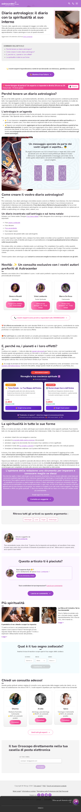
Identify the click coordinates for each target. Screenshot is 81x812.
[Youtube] (46, 795)
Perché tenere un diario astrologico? (19, 49)
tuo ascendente (11, 228)
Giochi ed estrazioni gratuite (56, 786)
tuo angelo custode (26, 446)
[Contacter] (73, 3)
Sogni (43, 519)
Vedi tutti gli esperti (39, 732)
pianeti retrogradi (38, 351)
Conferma (38, 666)
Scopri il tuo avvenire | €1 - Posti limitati (66, 306)
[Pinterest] (49, 795)
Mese (37, 657)
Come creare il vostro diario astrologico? (20, 52)
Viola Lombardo (27, 36)
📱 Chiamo (73, 86)
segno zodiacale (14, 222)
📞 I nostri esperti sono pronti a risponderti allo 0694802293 (39, 318)
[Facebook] (38, 795)
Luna (36, 519)
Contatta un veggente (39, 499)
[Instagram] (42, 795)
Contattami (15, 722)
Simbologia (53, 519)
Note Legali (17, 791)
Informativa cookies (29, 791)
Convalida (40, 767)
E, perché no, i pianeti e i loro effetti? (19, 54)
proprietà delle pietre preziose (24, 440)
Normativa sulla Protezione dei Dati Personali (52, 791)
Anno (50, 657)
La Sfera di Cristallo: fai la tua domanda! (68, 609)
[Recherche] (69, 3)
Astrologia (27, 519)
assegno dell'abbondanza (11, 366)
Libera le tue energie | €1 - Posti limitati (40, 306)
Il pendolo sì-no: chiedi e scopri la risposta (19, 624)
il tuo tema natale (33, 216)
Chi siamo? (37, 786)
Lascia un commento (39, 593)
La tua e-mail (24, 757)
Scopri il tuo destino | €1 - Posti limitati (15, 305)
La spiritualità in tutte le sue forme (17, 57)
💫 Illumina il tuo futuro (39, 74)
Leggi (4, 637)
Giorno (27, 657)
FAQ (44, 786)
